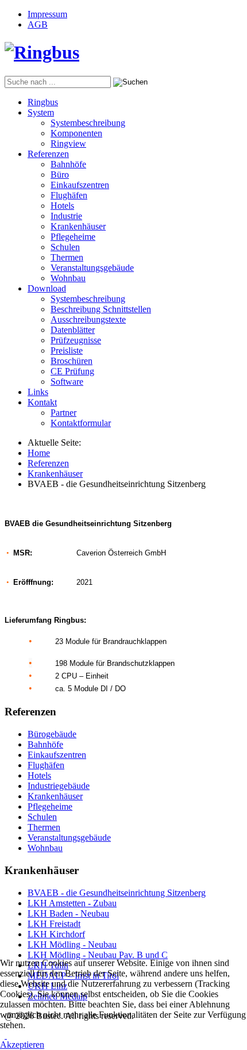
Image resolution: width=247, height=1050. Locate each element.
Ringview (68, 143)
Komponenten (76, 133)
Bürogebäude (52, 734)
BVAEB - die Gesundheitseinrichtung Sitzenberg (117, 893)
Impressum (47, 14)
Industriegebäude (59, 786)
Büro (60, 174)
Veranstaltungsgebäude (92, 268)
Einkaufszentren (80, 185)
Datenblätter (73, 330)
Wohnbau (68, 278)
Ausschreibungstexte (88, 319)
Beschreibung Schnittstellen (101, 309)
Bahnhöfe (68, 164)
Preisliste (67, 350)
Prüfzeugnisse (76, 340)
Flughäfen (69, 195)
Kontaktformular (81, 423)
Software (67, 381)
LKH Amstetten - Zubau (72, 903)
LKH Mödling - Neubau (72, 944)
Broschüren (71, 361)
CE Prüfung (72, 371)
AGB (38, 24)
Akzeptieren (22, 1044)
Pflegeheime (73, 237)
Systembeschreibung (88, 123)
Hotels (62, 205)
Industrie (66, 216)
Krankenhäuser (78, 226)
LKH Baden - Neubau (68, 913)
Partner (63, 412)
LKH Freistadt (54, 924)
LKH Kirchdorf (56, 934)
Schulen (65, 247)
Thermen (67, 257)
